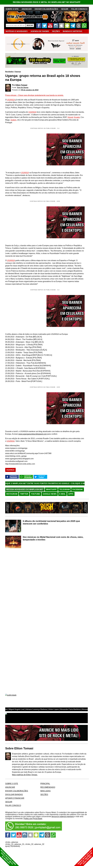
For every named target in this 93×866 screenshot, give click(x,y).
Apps (70, 494)
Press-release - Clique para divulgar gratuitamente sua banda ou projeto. (34, 95)
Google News (50, 494)
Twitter (24, 494)
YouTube (35, 494)
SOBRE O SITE (12, 9)
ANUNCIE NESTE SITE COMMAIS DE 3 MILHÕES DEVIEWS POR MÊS (85, 857)
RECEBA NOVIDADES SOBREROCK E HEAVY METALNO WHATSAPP (8, 857)
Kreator (77, 117)
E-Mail (62, 494)
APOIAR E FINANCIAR (14, 798)
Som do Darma (22, 87)
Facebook (77, 489)
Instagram (11, 494)
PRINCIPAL (45, 784)
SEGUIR (64, 9)
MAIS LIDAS (45, 791)
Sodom (13, 120)
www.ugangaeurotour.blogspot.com (32, 434)
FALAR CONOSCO (79, 9)
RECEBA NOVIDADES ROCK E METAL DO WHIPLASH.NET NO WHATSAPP (46, 2)
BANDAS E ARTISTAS (72, 31)
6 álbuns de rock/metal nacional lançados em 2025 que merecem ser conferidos (51, 522)
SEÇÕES (56, 31)
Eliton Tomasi (21, 85)
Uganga (18, 71)
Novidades (9, 71)
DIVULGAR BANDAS (14, 794)
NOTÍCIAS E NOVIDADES (17, 31)
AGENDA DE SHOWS (40, 31)
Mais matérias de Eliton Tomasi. (25, 775)
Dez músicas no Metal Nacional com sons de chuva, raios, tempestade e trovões (53, 538)
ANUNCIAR (27, 9)
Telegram (64, 489)
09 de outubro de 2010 (29, 90)
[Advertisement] (24, 222)
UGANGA (11, 100)
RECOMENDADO (47, 787)
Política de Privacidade (33, 819)
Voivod (70, 117)
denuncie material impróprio (62, 816)
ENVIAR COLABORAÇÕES (46, 9)
